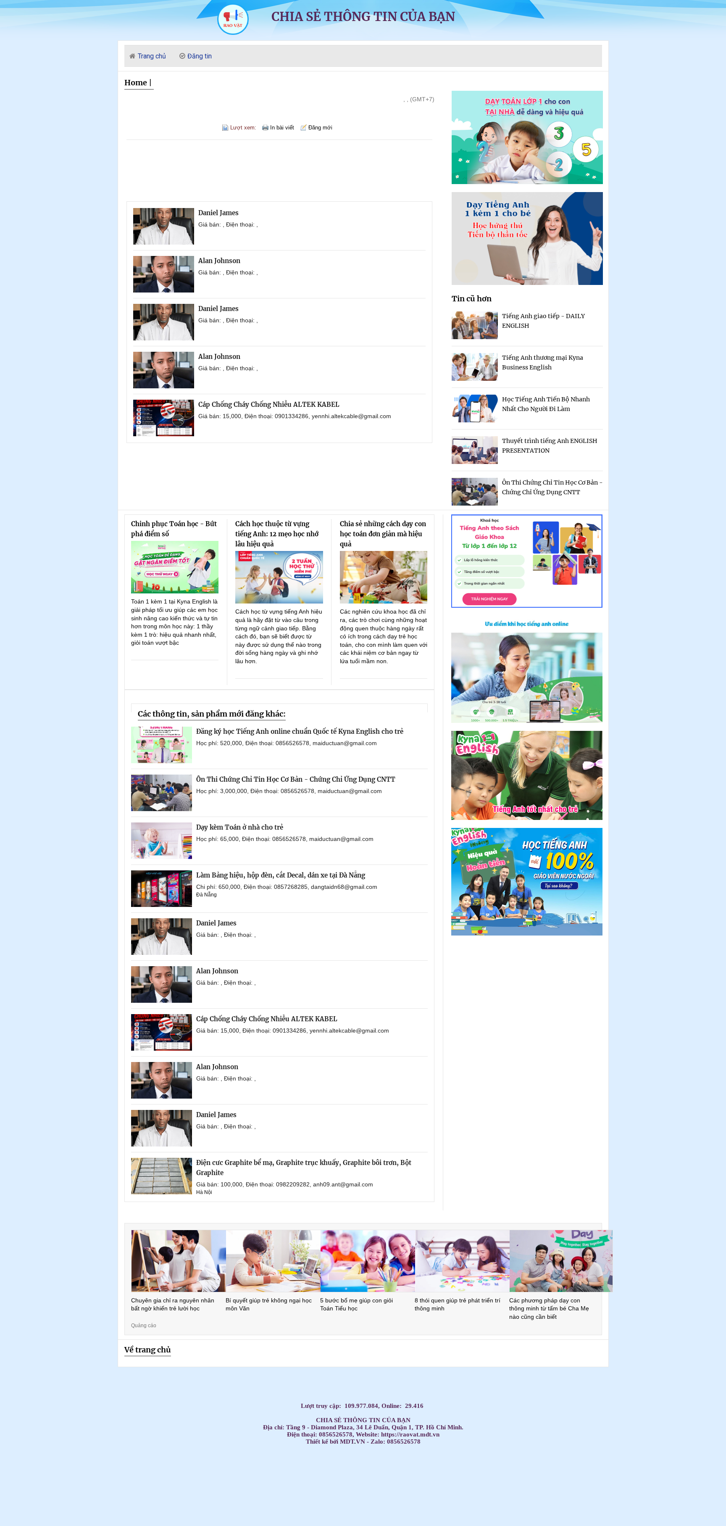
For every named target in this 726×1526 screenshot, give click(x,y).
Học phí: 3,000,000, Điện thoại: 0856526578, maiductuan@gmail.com (289, 791)
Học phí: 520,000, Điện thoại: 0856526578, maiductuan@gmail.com (286, 743)
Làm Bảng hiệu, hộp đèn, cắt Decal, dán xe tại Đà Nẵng (280, 875)
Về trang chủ (147, 1350)
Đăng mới (320, 127)
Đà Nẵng (206, 895)
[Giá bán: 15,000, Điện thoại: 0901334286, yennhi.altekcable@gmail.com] (163, 418)
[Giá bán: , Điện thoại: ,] (163, 226)
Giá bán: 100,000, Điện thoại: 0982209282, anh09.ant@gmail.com (284, 1184)
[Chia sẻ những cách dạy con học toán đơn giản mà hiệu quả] (384, 577)
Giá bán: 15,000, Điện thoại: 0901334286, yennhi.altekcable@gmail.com (294, 416)
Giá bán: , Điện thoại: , (228, 224)
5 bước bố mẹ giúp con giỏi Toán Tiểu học (356, 1304)
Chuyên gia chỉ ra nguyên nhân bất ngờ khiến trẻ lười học (172, 1304)
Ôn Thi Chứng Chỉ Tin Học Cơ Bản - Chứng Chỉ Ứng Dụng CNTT (295, 779)
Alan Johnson (219, 261)
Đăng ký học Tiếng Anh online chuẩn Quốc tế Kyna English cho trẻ (299, 731)
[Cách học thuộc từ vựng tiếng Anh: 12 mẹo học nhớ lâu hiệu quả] (279, 577)
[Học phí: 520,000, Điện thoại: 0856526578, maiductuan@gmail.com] (161, 745)
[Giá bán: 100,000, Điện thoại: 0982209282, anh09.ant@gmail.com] (161, 1176)
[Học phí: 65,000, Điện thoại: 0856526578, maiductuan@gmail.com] (161, 840)
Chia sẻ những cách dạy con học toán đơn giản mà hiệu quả (383, 534)
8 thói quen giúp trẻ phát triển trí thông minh (457, 1304)
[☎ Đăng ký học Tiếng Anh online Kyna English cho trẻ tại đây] (526, 720)
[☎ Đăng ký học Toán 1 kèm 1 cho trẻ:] (527, 181)
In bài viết (282, 127)
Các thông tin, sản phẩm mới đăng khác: (212, 714)
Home (135, 82)
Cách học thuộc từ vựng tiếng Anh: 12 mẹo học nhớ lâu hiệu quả (276, 534)
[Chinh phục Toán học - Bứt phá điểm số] (175, 567)
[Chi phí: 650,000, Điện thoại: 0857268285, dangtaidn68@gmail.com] (161, 888)
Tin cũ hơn (472, 298)
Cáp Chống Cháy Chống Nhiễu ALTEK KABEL (268, 405)
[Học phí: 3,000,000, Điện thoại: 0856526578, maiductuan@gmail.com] (161, 793)
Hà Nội (204, 1192)
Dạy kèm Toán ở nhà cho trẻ (239, 827)
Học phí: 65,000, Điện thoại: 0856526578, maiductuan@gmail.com (285, 838)
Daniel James (218, 213)
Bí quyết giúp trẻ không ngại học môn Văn (269, 1304)
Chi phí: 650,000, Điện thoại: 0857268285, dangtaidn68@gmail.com (286, 886)
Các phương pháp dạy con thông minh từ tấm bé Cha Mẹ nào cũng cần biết (549, 1308)
